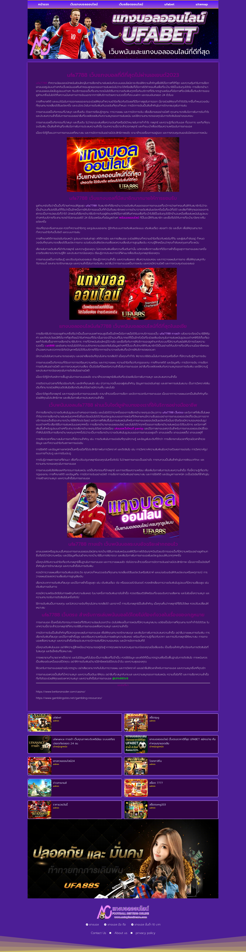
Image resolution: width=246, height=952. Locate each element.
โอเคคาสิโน (155, 761)
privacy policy (145, 933)
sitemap (202, 4)
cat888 (50, 346)
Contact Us (98, 933)
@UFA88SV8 (120, 678)
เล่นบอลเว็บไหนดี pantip (128, 429)
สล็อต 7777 (156, 783)
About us (120, 933)
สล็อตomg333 (157, 805)
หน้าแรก (43, 4)
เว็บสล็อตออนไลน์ (131, 4)
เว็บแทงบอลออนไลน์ (84, 4)
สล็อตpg (154, 718)
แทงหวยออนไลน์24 (64, 761)
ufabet (169, 4)
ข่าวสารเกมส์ (60, 783)
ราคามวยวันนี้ (60, 805)
